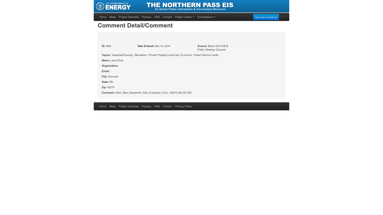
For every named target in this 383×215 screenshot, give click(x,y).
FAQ (157, 17)
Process (146, 17)
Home (102, 17)
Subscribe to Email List (266, 17)
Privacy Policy (183, 106)
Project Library (183, 17)
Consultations (205, 17)
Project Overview (129, 17)
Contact (167, 17)
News (112, 17)
